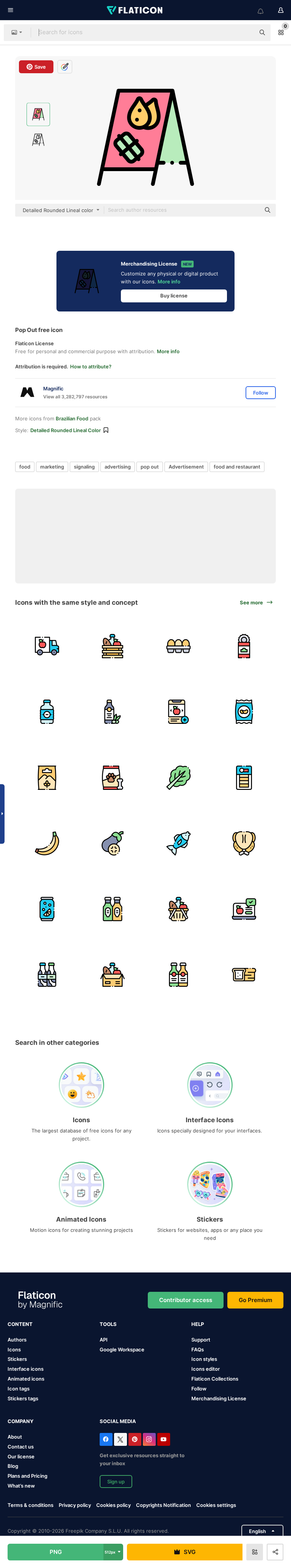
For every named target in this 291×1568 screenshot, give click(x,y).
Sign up (116, 1481)
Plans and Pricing (27, 1476)
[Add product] (178, 711)
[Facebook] (106, 1439)
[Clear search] (245, 32)
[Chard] (178, 777)
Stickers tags (23, 1398)
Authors (17, 1340)
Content (20, 1324)
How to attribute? (90, 366)
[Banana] (47, 843)
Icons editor (205, 1369)
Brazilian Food (72, 418)
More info (169, 281)
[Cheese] (244, 777)
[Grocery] (178, 909)
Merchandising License (218, 1398)
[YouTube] (163, 1439)
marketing (52, 467)
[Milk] (47, 974)
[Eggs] (178, 646)
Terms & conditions (30, 1505)
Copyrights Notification (163, 1505)
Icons (14, 1349)
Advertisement (186, 467)
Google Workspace (122, 1349)
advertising (118, 467)
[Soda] (47, 909)
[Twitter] (120, 1439)
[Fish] (178, 843)
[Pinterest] (134, 1439)
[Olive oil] (112, 711)
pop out (150, 467)
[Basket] (112, 646)
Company (20, 1421)
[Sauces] (112, 909)
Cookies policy (113, 1505)
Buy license (174, 296)
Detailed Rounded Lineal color (65, 430)
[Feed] (112, 777)
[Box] (112, 974)
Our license (21, 1456)
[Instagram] (149, 1439)
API (104, 1340)
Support (200, 1340)
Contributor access (185, 1300)
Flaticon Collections (214, 1379)
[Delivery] (47, 646)
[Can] (244, 646)
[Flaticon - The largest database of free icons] (135, 10)
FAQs (197, 1349)
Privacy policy (75, 1505)
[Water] (47, 711)
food (24, 467)
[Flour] (47, 777)
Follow (199, 1389)
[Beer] (178, 974)
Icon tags (19, 1389)
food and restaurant (237, 467)
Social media (118, 1421)
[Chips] (244, 711)
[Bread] (244, 974)
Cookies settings (216, 1505)
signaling (84, 467)
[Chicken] (244, 843)
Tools (108, 1324)
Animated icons (26, 1379)
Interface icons (26, 1369)
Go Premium (255, 1300)
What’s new (21, 1486)
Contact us (21, 1447)
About (15, 1437)
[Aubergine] (112, 843)
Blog (13, 1466)
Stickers (17, 1359)
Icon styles (204, 1359)
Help (197, 1324)
